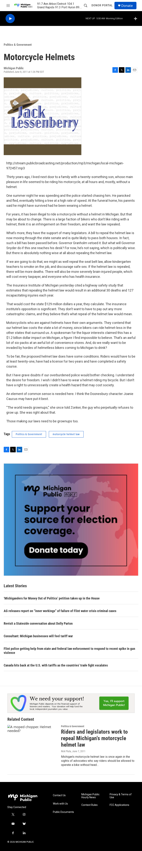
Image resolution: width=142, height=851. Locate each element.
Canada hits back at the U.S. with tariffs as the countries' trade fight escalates (56, 665)
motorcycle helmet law (66, 434)
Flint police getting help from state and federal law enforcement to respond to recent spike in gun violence (69, 651)
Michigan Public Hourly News (90, 796)
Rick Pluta (66, 751)
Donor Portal (102, 5)
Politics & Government (18, 44)
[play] (10, 18)
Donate (127, 6)
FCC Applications (119, 805)
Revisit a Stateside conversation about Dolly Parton (38, 623)
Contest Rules (89, 805)
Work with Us (60, 803)
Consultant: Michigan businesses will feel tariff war (38, 636)
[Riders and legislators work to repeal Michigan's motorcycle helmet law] (32, 739)
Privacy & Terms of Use (121, 796)
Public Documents (63, 812)
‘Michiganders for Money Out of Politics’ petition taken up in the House (52, 598)
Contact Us (59, 795)
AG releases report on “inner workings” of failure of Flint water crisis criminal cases (60, 611)
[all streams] (136, 18)
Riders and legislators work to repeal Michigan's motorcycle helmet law (94, 738)
